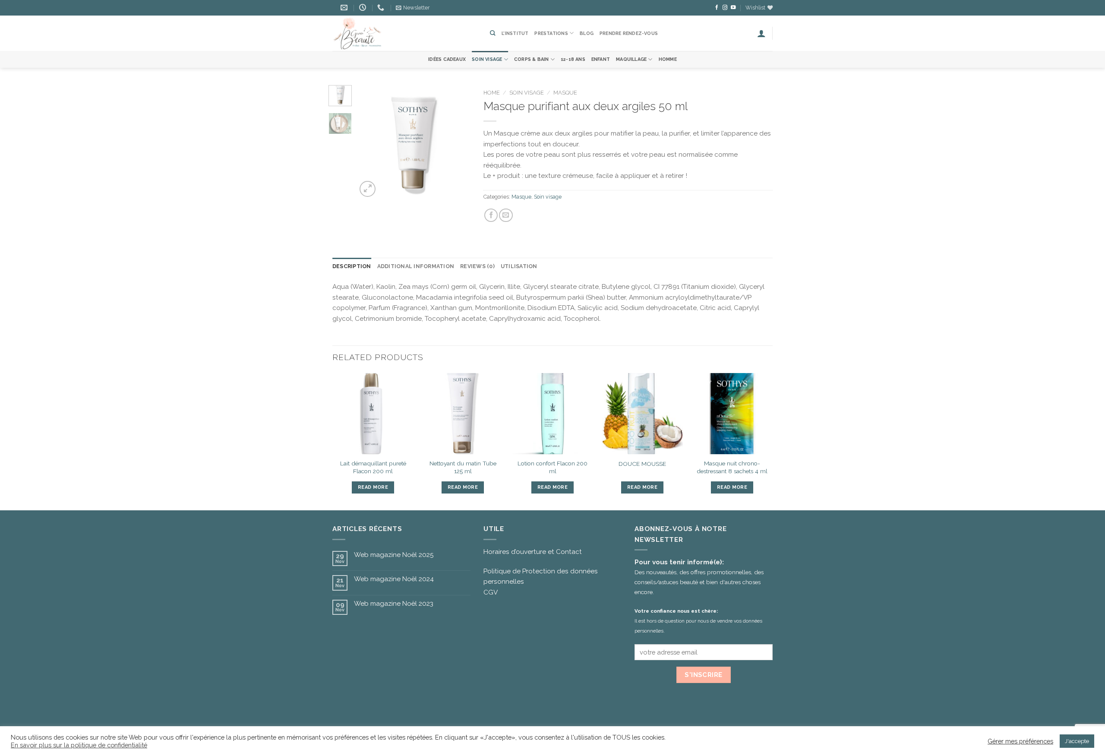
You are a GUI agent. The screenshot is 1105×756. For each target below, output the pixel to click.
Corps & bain (531, 59)
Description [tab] (351, 266)
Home (491, 92)
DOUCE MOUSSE (642, 463)
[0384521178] (381, 7)
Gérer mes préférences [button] (1020, 741)
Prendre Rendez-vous (629, 33)
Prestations (551, 33)
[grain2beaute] (404, 33)
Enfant (600, 59)
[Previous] (370, 142)
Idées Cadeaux (447, 59)
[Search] (493, 33)
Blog (587, 33)
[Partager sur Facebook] (491, 215)
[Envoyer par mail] (506, 215)
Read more (373, 487)
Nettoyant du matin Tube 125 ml (462, 467)
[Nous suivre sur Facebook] (717, 7)
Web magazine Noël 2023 (393, 603)
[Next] (457, 142)
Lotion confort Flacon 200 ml (552, 467)
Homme (668, 59)
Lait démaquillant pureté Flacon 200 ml (373, 467)
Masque (565, 92)
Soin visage (487, 59)
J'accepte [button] (1077, 741)
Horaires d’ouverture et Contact (532, 552)
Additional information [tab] (415, 266)
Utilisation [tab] (519, 266)
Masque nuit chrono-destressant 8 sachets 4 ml (732, 467)
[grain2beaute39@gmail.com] (345, 7)
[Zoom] (368, 189)
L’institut (515, 33)
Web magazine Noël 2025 (394, 555)
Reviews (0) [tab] (477, 266)
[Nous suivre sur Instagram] (725, 7)
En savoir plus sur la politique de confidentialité (79, 745)
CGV (490, 592)
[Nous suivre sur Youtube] (733, 7)
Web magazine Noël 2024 (394, 579)
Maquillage (631, 59)
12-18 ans (573, 59)
